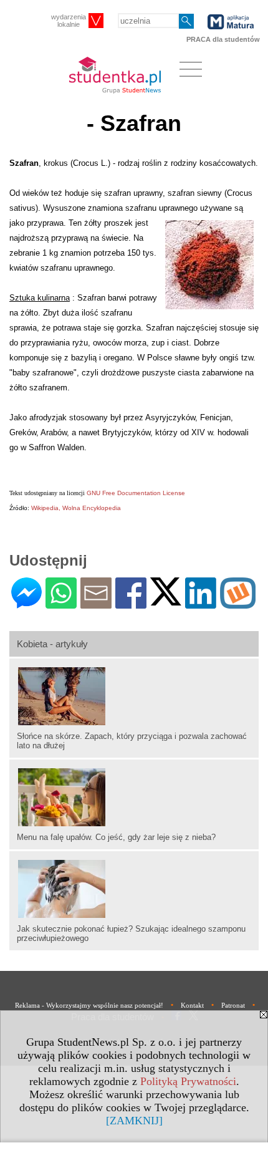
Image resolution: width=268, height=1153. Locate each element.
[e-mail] (96, 603)
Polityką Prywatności (188, 1081)
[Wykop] (238, 603)
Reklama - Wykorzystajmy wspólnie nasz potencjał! (89, 1005)
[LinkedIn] (200, 603)
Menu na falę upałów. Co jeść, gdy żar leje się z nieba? (116, 837)
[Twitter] (165, 600)
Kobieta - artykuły (52, 644)
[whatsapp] (61, 603)
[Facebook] (130, 603)
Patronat (233, 1005)
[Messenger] (26, 603)
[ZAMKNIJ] (134, 1120)
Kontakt (192, 1005)
